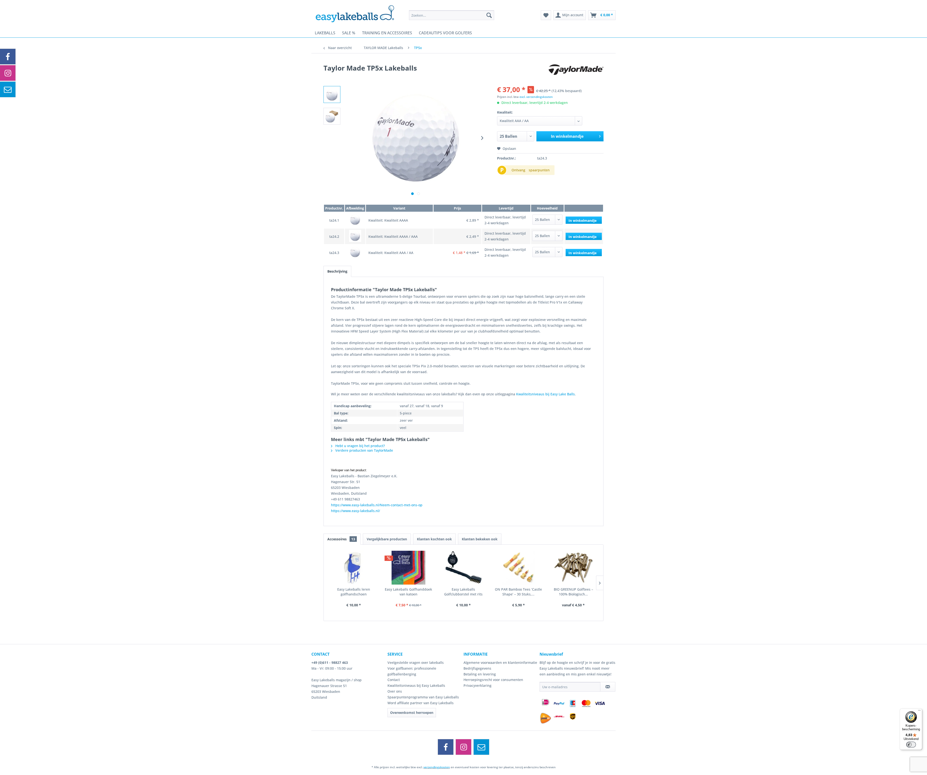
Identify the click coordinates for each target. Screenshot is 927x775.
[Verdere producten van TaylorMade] (576, 72)
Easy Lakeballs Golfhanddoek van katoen (408, 591)
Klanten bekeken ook (480, 539)
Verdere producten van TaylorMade (363, 450)
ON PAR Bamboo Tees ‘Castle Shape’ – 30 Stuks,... (518, 591)
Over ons (394, 691)
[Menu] (919, 711)
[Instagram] (463, 747)
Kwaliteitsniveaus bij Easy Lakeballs (416, 685)
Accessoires (341, 539)
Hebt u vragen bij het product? (359, 445)
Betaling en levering (480, 674)
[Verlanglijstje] (546, 15)
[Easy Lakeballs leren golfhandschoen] (354, 568)
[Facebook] (445, 747)
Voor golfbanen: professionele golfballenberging (411, 671)
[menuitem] (451, 15)
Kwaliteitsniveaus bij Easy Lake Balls (545, 394)
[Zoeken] (489, 15)
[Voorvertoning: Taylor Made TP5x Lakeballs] (331, 94)
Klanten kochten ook (434, 539)
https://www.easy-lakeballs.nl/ (355, 510)
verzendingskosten (436, 767)
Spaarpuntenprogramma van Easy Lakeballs (423, 697)
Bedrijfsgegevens (477, 668)
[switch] (911, 744)
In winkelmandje (567, 136)
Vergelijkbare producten (387, 539)
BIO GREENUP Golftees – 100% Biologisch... (573, 591)
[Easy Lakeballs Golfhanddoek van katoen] (409, 568)
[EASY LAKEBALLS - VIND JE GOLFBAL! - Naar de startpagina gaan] (358, 13)
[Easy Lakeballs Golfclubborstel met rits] (463, 568)
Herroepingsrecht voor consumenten (493, 679)
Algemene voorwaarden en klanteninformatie (500, 662)
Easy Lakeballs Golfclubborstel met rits (463, 591)
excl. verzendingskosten (536, 97)
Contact (393, 679)
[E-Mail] (481, 747)
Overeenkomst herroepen (411, 712)
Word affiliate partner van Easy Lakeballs (420, 703)
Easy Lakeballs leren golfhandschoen (353, 591)
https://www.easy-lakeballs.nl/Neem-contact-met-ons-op (376, 505)
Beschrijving (337, 271)
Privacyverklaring (478, 685)
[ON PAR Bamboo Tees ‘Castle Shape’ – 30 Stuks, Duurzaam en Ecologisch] (518, 568)
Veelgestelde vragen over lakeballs (415, 662)
